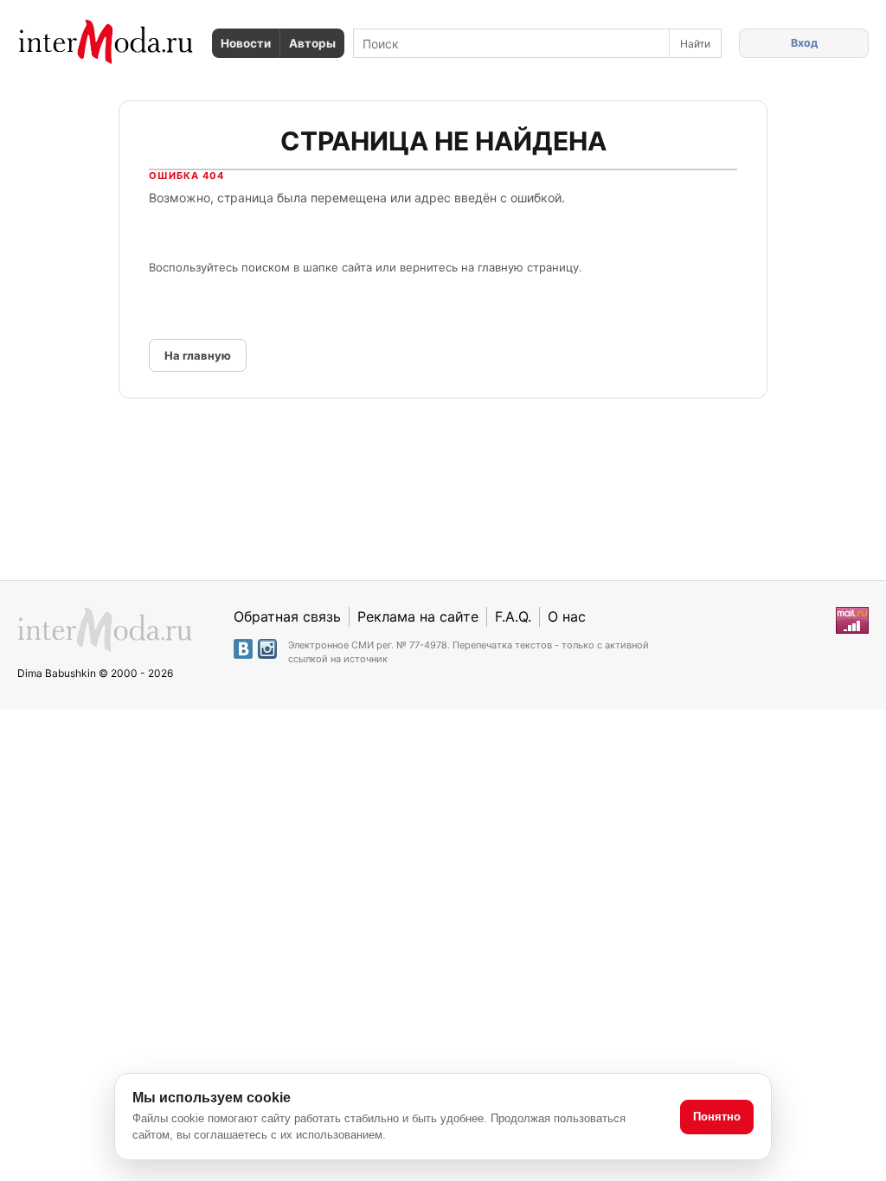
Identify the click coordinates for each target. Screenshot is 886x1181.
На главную (197, 355)
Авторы (312, 43)
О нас (567, 616)
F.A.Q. (513, 616)
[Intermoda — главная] (106, 42)
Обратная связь (287, 616)
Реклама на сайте (417, 616)
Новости (246, 43)
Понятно (717, 1116)
